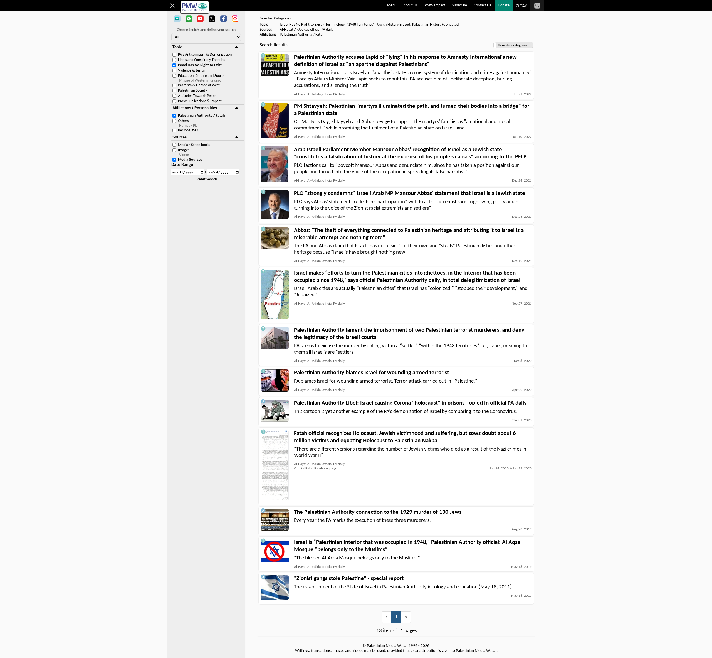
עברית (521, 6)
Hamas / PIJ (188, 126)
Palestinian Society (192, 91)
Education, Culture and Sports (201, 76)
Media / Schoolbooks (194, 145)
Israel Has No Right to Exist (200, 65)
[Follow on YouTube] (200, 19)
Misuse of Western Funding (200, 81)
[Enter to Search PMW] (537, 5)
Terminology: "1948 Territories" (350, 25)
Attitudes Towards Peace (197, 96)
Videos (184, 155)
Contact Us (482, 5)
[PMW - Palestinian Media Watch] (195, 7)
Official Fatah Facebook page (315, 468)
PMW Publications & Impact (200, 101)
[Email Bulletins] (177, 19)
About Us (410, 5)
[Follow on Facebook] (223, 19)
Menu (391, 5)
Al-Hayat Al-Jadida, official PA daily (306, 30)
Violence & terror (191, 71)
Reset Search (207, 179)
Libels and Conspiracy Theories (201, 60)
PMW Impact (435, 5)
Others (183, 121)
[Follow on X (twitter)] (212, 19)
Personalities (188, 130)
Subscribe (459, 5)
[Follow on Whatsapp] (189, 19)
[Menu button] (172, 5)
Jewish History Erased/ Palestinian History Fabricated (418, 25)
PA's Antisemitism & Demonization (205, 55)
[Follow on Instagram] (235, 19)
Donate (504, 5)
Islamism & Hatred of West (199, 85)
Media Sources (190, 160)
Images (183, 150)
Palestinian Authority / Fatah (201, 116)
